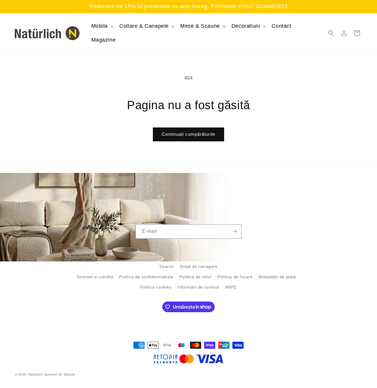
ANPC (231, 287)
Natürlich (36, 374)
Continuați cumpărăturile (188, 134)
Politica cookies (156, 287)
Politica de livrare (234, 276)
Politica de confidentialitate (146, 276)
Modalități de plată (277, 276)
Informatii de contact (198, 287)
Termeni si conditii (95, 276)
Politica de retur (195, 276)
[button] (102, 26)
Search (166, 266)
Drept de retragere (199, 266)
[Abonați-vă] (234, 231)
